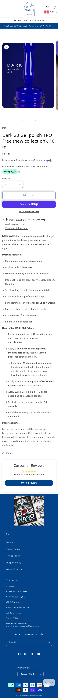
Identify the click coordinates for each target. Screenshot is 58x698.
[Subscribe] (48, 642)
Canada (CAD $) (28, 674)
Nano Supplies (37, 695)
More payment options (29, 211)
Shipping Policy (13, 562)
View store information (16, 228)
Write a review (29, 482)
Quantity (6, 178)
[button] (3, 9)
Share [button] (8, 453)
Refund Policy (13, 556)
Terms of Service (14, 569)
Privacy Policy (13, 549)
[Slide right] (35, 120)
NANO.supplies (27, 695)
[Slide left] (22, 120)
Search (9, 542)
